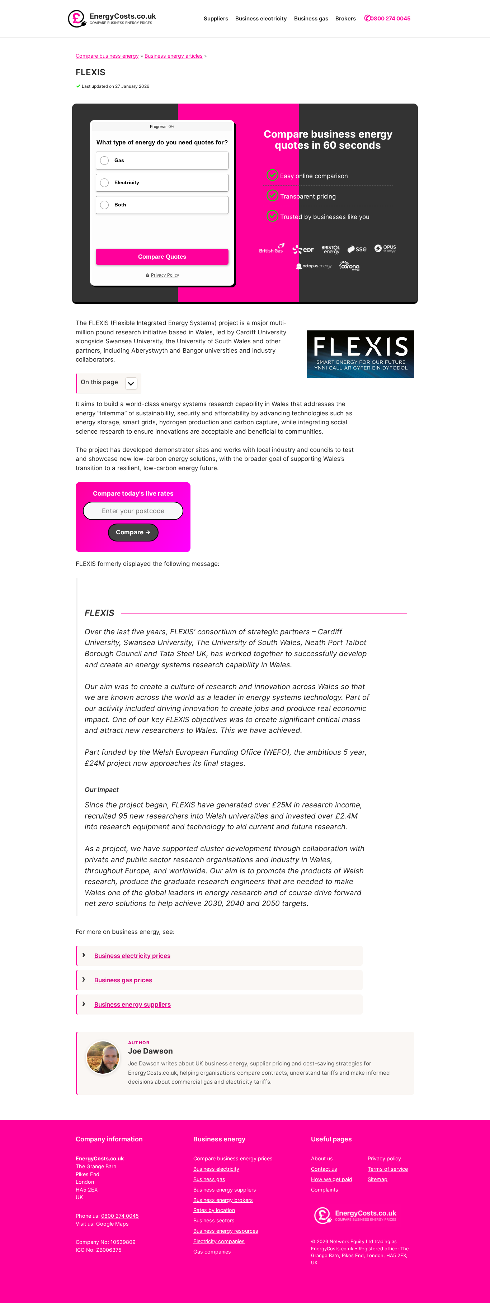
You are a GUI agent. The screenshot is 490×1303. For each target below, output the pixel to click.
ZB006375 (109, 1250)
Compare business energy (107, 56)
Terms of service (388, 1169)
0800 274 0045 (390, 18)
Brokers (345, 18)
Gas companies (212, 1252)
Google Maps (112, 1224)
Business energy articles (174, 56)
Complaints (324, 1190)
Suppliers (216, 18)
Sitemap (377, 1179)
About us (322, 1158)
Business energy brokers (223, 1200)
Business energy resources (225, 1231)
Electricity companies (219, 1241)
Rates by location (214, 1210)
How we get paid (331, 1179)
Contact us (324, 1169)
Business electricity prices (132, 955)
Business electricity (261, 18)
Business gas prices (123, 980)
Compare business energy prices (233, 1158)
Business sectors (214, 1220)
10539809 (123, 1242)
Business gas (311, 18)
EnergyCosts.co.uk (123, 16)
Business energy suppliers (132, 1004)
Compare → (133, 532)
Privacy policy (384, 1158)
